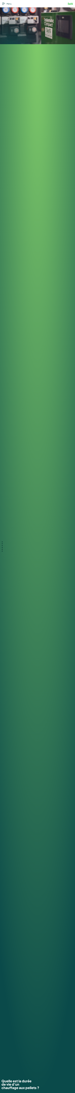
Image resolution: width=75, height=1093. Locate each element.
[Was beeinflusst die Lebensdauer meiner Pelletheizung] (2, 543)
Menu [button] (9, 3)
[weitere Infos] (2, 551)
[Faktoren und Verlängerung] (2, 545)
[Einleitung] (2, 541)
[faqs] (2, 549)
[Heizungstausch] (2, 547)
